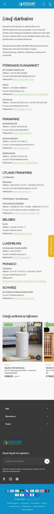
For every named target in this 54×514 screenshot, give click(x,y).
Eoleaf (7, 365)
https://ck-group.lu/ (21, 257)
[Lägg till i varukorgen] (38, 357)
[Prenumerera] (46, 461)
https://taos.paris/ (21, 148)
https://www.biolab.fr (22, 133)
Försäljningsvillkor (26, 506)
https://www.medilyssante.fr (25, 163)
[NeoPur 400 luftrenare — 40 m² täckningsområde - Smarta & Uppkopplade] (22, 342)
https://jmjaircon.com (22, 109)
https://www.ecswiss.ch (23, 298)
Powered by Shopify (32, 499)
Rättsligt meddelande (39, 506)
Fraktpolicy (44, 503)
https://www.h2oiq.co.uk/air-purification (30, 94)
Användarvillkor (35, 503)
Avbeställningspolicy (27, 509)
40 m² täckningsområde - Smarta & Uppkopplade (20, 370)
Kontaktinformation (14, 506)
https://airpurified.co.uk (23, 79)
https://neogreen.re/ (22, 192)
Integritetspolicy (24, 503)
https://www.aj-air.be (22, 234)
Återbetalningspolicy (13, 503)
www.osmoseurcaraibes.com (26, 213)
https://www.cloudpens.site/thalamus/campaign (24, 281)
